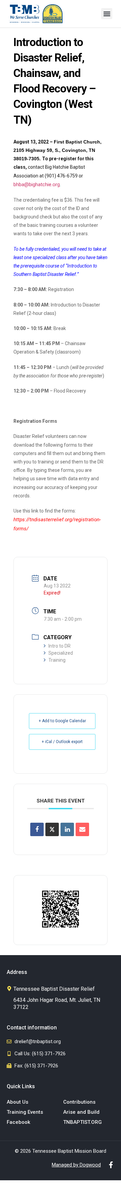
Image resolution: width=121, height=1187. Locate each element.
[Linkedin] (67, 829)
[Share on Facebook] (37, 829)
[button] (106, 13)
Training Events (25, 1112)
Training (57, 660)
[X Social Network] (52, 829)
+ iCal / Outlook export (62, 741)
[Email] (82, 829)
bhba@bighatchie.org (36, 184)
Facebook (18, 1122)
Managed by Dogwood (76, 1165)
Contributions (79, 1102)
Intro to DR (59, 646)
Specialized (60, 653)
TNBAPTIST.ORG (82, 1122)
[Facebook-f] (111, 1164)
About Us (17, 1102)
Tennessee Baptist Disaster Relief (54, 989)
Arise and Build (81, 1112)
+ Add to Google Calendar (62, 721)
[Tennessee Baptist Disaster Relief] (9, 988)
